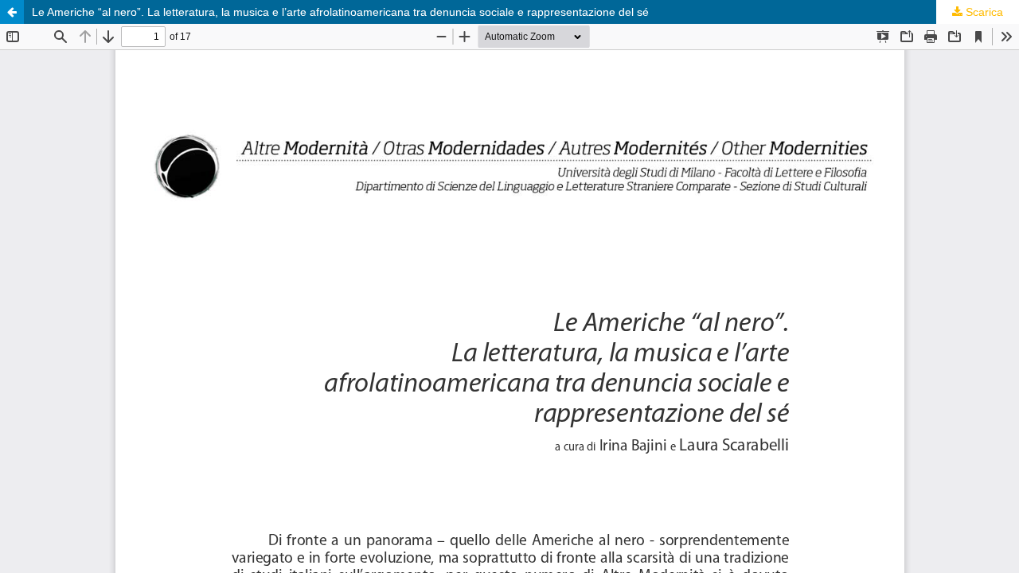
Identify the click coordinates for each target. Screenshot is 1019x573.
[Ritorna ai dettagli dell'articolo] (12, 12)
